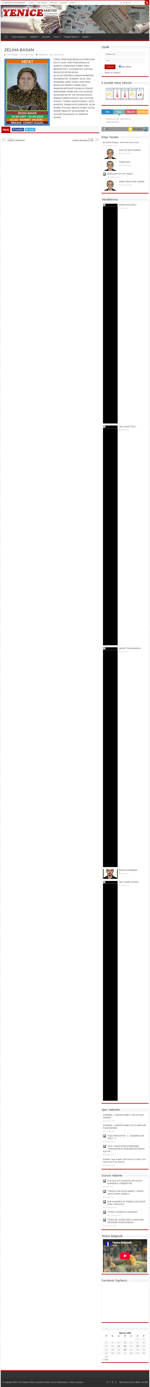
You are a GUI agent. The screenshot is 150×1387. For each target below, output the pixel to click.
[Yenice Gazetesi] (75, 19)
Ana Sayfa (6, 36)
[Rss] (121, 3)
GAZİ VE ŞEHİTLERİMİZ (130, 150)
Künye (31, 3)
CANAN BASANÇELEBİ (82, 139)
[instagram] (129, 3)
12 (119, 1346)
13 (125, 1346)
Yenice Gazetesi (18, 37)
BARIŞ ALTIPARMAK (128, 870)
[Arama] (147, 2)
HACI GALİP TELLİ (127, 427)
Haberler (33, 37)
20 (125, 1350)
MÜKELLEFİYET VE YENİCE (120, 174)
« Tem (105, 1360)
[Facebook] (124, 3)
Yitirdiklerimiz (43, 55)
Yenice (56, 37)
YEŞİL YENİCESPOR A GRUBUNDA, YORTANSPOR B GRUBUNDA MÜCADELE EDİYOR (124, 1149)
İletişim (73, 3)
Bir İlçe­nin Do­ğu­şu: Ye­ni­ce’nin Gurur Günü (121, 142)
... (84, 1382)
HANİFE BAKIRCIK (16, 139)
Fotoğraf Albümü (71, 37)
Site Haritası (42, 3)
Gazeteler (46, 37)
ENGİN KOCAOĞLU (127, 205)
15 (138, 1346)
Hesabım (63, 3)
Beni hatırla (126, 67)
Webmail (53, 3)
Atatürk (85, 37)
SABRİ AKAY (125, 162)
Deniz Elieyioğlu (12, 55)
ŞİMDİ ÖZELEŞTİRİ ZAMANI (131, 182)
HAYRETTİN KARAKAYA (130, 648)
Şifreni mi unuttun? (113, 73)
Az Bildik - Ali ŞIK (140, 1382)
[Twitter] (126, 3)
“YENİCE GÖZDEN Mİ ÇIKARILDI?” (122, 1212)
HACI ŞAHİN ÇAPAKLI (129, 882)
